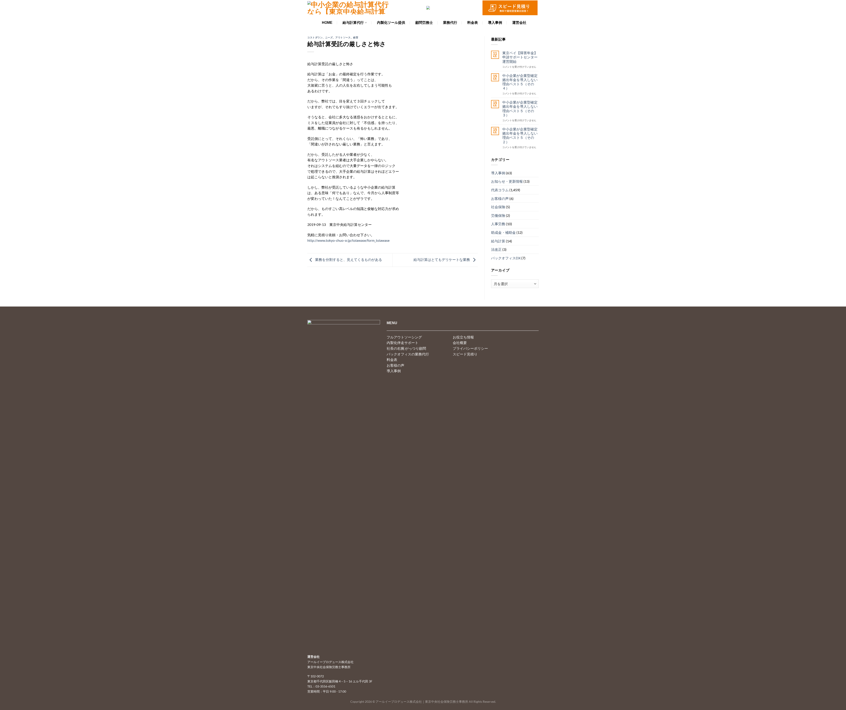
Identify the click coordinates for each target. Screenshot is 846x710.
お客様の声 (500, 198)
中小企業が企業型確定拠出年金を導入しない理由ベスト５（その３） (520, 108)
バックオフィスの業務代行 (408, 354)
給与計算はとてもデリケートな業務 (442, 259)
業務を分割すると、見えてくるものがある (348, 259)
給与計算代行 (353, 22)
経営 (355, 37)
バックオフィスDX (506, 258)
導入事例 (495, 22)
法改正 (496, 249)
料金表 (472, 22)
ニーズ (329, 37)
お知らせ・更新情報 (507, 181)
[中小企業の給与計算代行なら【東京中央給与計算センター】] (348, 7)
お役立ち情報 (463, 337)
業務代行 (450, 22)
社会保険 (498, 207)
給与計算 (498, 241)
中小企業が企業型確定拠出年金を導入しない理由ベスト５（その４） (520, 81)
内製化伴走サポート (402, 342)
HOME (327, 22)
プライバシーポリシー (470, 348)
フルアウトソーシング (404, 337)
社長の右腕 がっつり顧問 (406, 348)
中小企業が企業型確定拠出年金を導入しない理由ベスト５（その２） (520, 135)
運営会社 (519, 22)
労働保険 (498, 215)
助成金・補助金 (503, 232)
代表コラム (500, 190)
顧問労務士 (424, 22)
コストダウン (315, 37)
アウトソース (343, 37)
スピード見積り (465, 354)
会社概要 (460, 342)
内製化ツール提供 (391, 22)
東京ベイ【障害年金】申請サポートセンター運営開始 (520, 57)
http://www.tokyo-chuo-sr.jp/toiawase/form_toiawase (348, 240)
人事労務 (498, 224)
